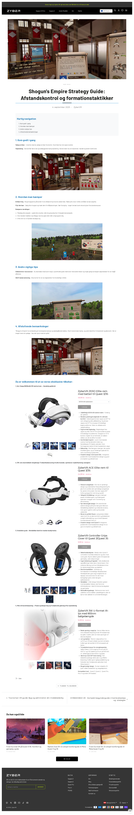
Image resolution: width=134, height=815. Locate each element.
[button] (115, 10)
